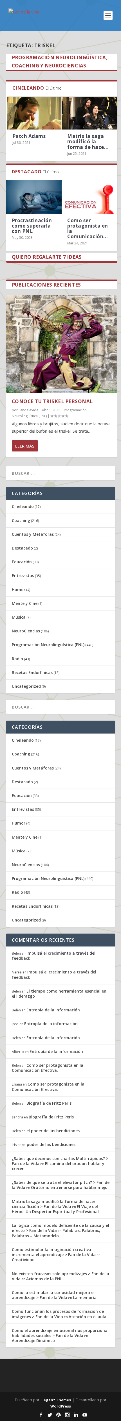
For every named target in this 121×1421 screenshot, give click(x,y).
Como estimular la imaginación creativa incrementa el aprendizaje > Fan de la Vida (54, 1252)
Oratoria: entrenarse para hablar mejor (70, 1187)
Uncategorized (26, 686)
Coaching (21, 520)
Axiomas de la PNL (44, 1278)
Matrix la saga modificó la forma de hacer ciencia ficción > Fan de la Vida (53, 1204)
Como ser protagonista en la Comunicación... (87, 228)
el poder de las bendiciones (53, 1130)
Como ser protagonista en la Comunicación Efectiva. (47, 1068)
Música (19, 617)
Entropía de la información (53, 1010)
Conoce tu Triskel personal (52, 401)
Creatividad (23, 1259)
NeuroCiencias (26, 631)
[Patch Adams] (34, 113)
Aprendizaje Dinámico (33, 1340)
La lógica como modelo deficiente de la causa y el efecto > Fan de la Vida (60, 1228)
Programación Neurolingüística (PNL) (48, 644)
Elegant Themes (56, 1399)
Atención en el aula (87, 1316)
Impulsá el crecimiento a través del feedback (53, 955)
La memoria (85, 1297)
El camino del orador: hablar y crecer (58, 1166)
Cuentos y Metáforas (33, 534)
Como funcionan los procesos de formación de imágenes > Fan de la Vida (58, 1314)
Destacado (22, 548)
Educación (22, 561)
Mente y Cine (24, 603)
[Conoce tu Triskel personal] (61, 344)
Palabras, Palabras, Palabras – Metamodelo (56, 1233)
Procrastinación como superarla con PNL (32, 225)
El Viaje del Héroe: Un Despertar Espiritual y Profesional (55, 1209)
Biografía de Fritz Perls (48, 1103)
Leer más (24, 446)
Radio (17, 658)
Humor (18, 589)
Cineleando (23, 506)
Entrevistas (23, 575)
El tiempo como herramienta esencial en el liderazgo (59, 993)
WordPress (60, 1406)
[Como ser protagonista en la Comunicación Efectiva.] (89, 197)
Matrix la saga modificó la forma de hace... (88, 141)
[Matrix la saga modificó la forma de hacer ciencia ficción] (89, 113)
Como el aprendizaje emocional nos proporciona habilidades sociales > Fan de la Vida (59, 1333)
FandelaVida (28, 410)
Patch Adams (29, 136)
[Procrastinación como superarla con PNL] (34, 197)
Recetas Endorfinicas (32, 672)
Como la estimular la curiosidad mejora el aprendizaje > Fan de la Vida (53, 1295)
